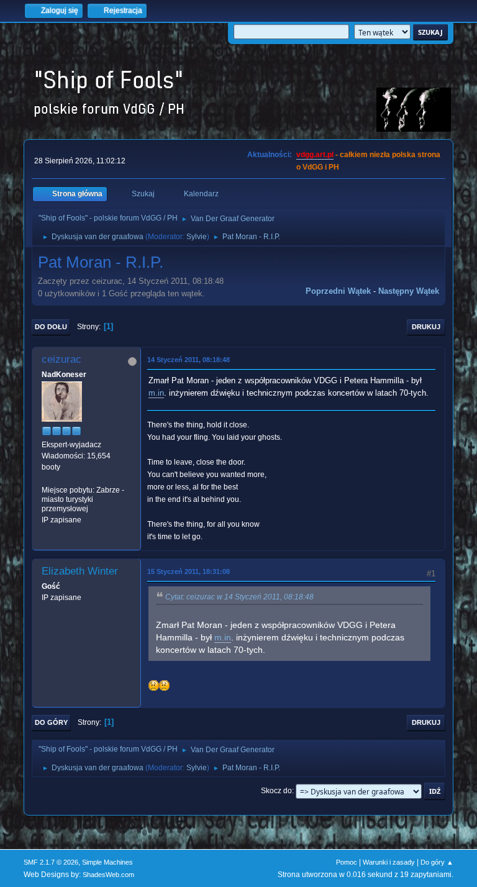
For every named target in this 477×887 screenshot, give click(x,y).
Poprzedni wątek (338, 291)
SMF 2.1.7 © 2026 (51, 862)
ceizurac (61, 359)
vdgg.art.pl (315, 154)
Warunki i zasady (389, 862)
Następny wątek (408, 291)
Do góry (51, 722)
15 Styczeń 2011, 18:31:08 (188, 571)
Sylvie (196, 236)
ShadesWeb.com (108, 874)
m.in (156, 393)
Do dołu (51, 326)
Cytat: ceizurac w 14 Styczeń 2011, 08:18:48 (239, 597)
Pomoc (346, 862)
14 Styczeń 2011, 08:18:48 (188, 359)
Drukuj (426, 326)
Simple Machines (107, 862)
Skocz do (276, 790)
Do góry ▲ (436, 862)
